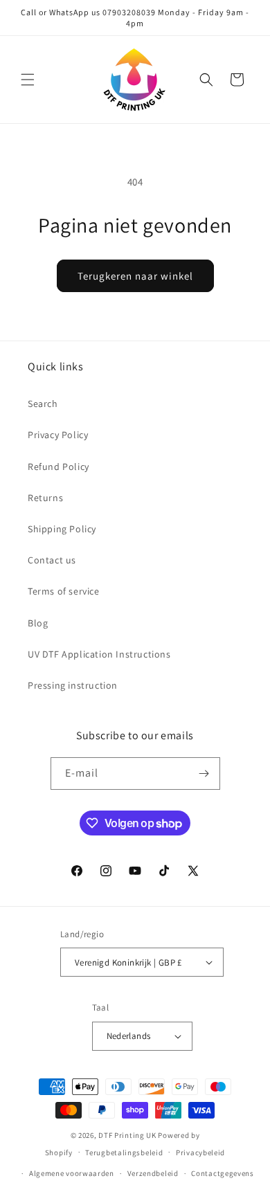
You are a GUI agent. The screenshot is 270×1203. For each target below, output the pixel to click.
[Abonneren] (204, 773)
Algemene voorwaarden (71, 1173)
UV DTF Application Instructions (99, 654)
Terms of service (64, 591)
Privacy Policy (58, 434)
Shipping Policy (62, 529)
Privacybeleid (200, 1152)
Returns (45, 497)
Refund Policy (58, 466)
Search (43, 403)
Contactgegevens (222, 1173)
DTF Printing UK (127, 1135)
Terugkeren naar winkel (135, 275)
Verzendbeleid (153, 1173)
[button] (27, 79)
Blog (38, 623)
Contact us (52, 560)
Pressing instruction (73, 685)
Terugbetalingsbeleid (124, 1152)
